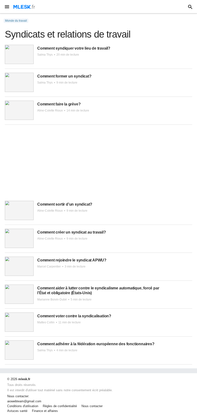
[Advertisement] (98, 164)
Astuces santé (17, 411)
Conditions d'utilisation (22, 406)
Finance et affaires (45, 411)
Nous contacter (92, 406)
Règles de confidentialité (60, 406)
